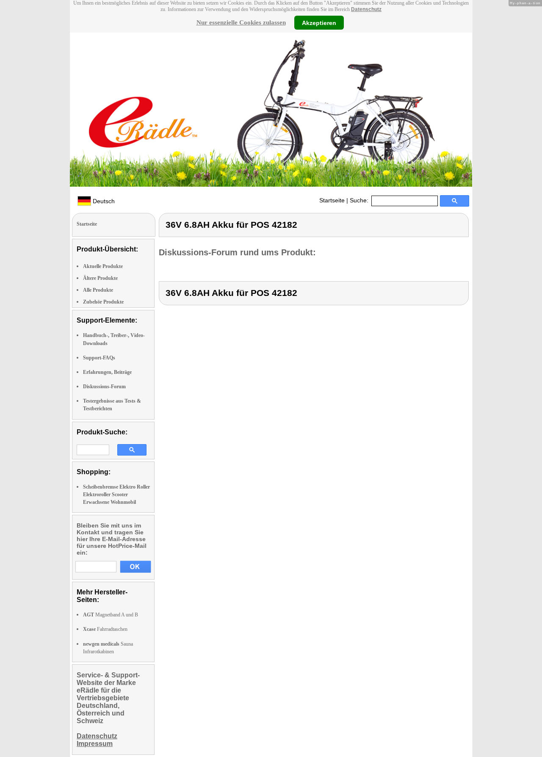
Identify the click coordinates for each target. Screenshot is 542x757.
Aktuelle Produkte (103, 266)
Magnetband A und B (110, 615)
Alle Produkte (98, 290)
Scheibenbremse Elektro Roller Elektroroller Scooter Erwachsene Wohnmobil (116, 494)
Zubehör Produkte (103, 302)
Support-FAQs (99, 358)
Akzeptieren (319, 22)
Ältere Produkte (100, 278)
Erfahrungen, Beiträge (107, 372)
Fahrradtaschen (105, 629)
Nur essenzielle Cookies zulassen (241, 22)
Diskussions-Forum (104, 387)
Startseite (332, 200)
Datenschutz (366, 9)
